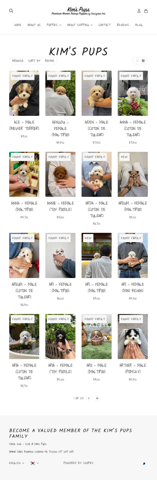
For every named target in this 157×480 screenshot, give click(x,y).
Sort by (34, 60)
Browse (18, 60)
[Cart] (146, 11)
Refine (49, 60)
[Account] (139, 11)
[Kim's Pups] (78, 11)
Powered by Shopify (79, 462)
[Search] (11, 11)
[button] (136, 61)
